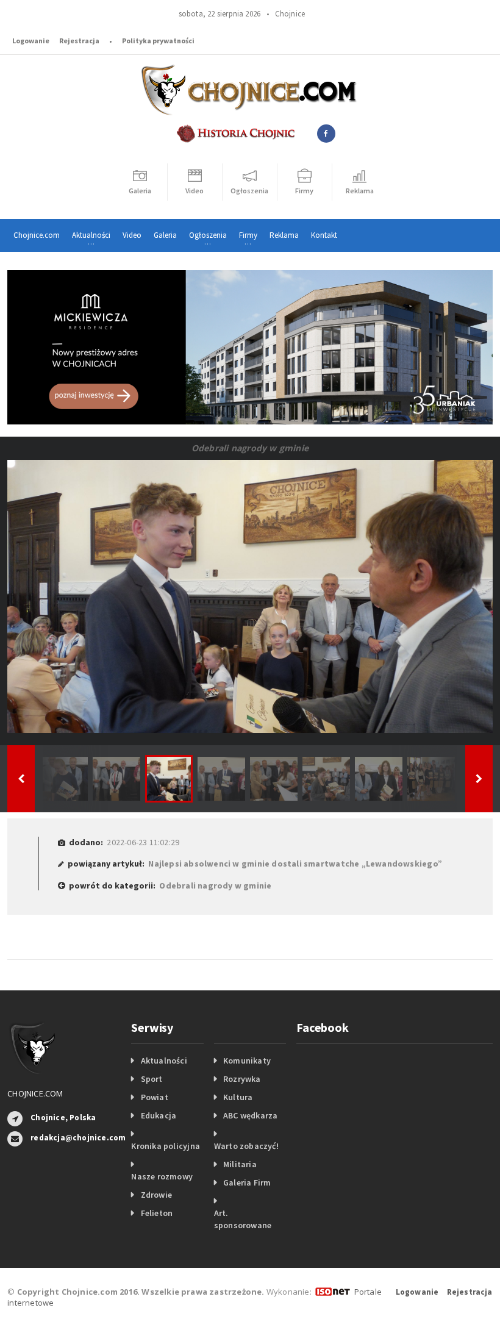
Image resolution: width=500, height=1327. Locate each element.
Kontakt (324, 235)
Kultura (237, 1097)
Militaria (240, 1164)
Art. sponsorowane (243, 1219)
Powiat (154, 1097)
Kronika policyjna (165, 1145)
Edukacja (159, 1115)
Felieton (157, 1212)
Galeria (165, 235)
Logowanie (30, 40)
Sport (152, 1078)
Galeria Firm (247, 1182)
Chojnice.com (36, 235)
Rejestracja (79, 40)
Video (132, 235)
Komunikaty (247, 1060)
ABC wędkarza (250, 1115)
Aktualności (164, 1060)
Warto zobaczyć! (246, 1145)
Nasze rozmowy (162, 1176)
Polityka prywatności (158, 40)
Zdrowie (156, 1194)
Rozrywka (242, 1078)
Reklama (284, 235)
